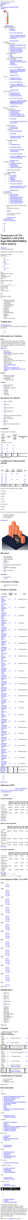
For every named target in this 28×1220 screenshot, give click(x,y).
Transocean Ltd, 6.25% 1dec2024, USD (4, 683)
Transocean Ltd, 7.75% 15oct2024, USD (4, 689)
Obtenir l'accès (4, 520)
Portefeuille (13, 30)
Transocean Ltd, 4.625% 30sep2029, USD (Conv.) (4, 607)
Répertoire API (13, 195)
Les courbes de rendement (16, 57)
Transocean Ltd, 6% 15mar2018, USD (4, 751)
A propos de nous (8, 219)
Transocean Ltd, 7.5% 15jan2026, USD (4, 677)
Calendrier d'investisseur (16, 52)
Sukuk (11, 56)
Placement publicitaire (9, 1199)
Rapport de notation (15, 1066)
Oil (11, 141)
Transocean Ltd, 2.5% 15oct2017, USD (4, 701)
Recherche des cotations (16, 49)
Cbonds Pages (13, 64)
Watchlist (12, 28)
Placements (6, 1125)
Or (10, 143)
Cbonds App (13, 176)
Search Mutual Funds (15, 94)
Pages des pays (13, 126)
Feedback (6, 1200)
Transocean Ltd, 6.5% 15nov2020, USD (4, 733)
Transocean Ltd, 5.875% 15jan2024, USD (4, 663)
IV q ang (8, 895)
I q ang (7, 884)
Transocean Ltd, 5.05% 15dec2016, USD (4, 708)
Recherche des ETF (15, 92)
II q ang (7, 886)
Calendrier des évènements (16, 50)
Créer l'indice (7, 1154)
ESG (11, 54)
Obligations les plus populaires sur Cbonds (14, 1108)
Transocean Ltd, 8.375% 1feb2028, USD (4, 599)
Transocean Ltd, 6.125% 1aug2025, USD (4, 656)
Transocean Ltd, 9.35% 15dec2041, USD (4, 721)
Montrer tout (4, 348)
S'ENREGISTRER (13, 7)
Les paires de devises (15, 113)
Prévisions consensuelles (16, 131)
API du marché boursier (16, 198)
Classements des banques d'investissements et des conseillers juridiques (18, 62)
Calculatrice (7, 1184)
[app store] (5, 1189)
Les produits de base (15, 144)
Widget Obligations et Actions (11, 1138)
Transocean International (10, 364)
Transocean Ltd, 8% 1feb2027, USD (4, 643)
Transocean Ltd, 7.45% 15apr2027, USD (4, 763)
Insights (13, 172)
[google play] (15, 1189)
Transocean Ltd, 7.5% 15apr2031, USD (4, 757)
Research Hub (13, 164)
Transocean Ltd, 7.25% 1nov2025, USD (4, 649)
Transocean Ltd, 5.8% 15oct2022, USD (4, 695)
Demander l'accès (11, 217)
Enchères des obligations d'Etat (11, 1127)
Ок (1, 1217)
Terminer (3, 8)
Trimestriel (6, 794)
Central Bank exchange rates (17, 114)
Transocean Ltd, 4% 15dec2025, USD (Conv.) (4, 615)
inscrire (11, 1218)
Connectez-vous (5, 7)
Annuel (5, 795)
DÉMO (9, 210)
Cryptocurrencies (14, 112)
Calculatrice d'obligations (16, 181)
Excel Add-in (13, 175)
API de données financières (16, 201)
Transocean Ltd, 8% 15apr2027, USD (4, 770)
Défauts (6, 1123)
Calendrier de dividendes (16, 79)
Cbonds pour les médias (16, 167)
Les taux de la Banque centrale (17, 116)
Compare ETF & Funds (16, 95)
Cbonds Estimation (8, 1100)
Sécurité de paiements (9, 1178)
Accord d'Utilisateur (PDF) (10, 1202)
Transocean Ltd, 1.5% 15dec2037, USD (4, 739)
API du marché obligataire (16, 197)
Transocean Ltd (7, 352)
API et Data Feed (14, 194)
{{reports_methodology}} (20, 788)
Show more (3, 820)
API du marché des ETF (16, 200)
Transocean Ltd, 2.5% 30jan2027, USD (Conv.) (4, 636)
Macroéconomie (14, 128)
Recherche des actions (15, 78)
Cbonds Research (14, 166)
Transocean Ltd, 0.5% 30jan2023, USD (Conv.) (4, 670)
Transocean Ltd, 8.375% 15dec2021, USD (4, 714)
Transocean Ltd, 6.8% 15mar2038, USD (4, 745)
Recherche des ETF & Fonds (11, 1162)
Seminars (9, 172)
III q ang (8, 893)
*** (5, 260)
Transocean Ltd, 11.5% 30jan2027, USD (4, 629)
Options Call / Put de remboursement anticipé (15, 1126)
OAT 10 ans (7, 1110)
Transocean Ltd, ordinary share (11, 367)
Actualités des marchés (15, 163)
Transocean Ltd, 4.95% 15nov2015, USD (4, 727)
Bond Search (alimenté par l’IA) (18, 47)
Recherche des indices (15, 110)
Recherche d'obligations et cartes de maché (14, 1096)
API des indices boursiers (16, 202)
